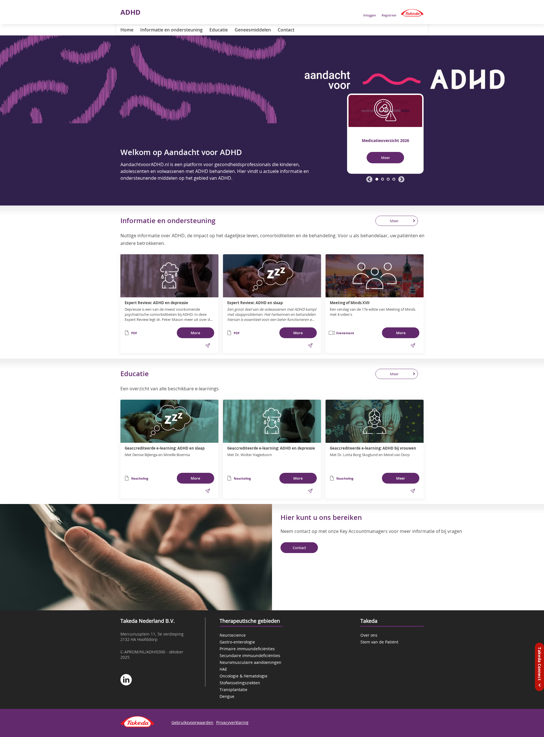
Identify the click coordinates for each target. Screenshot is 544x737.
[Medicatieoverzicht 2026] (385, 110)
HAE (223, 669)
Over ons (368, 635)
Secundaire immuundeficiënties (250, 655)
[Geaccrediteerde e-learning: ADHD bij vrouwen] (375, 421)
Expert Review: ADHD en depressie (156, 302)
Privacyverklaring (232, 722)
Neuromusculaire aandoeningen (250, 662)
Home (126, 30)
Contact (286, 30)
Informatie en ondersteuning (171, 30)
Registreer (389, 15)
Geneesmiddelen (253, 30)
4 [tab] (393, 179)
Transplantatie (233, 689)
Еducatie (218, 30)
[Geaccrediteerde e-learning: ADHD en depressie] (272, 421)
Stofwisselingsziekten (240, 682)
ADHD (130, 12)
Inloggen (369, 15)
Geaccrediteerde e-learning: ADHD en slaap (165, 448)
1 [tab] (376, 179)
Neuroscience (233, 635)
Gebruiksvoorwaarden (192, 722)
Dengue (227, 696)
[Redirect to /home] (412, 13)
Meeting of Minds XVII (349, 302)
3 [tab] (388, 179)
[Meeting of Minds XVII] (375, 275)
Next (401, 179)
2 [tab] (382, 179)
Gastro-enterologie (237, 642)
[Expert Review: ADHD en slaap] (272, 275)
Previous (369, 179)
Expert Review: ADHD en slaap (255, 302)
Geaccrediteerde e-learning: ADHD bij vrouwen (373, 448)
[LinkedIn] (126, 680)
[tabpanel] (385, 134)
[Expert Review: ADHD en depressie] (169, 275)
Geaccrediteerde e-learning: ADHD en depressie (271, 448)
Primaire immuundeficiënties (247, 648)
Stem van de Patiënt (379, 642)
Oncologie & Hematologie (243, 676)
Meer (385, 157)
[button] (207, 345)
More (195, 332)
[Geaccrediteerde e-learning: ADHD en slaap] (169, 421)
